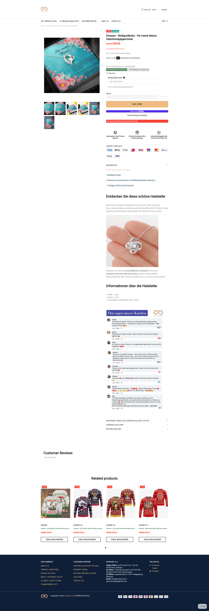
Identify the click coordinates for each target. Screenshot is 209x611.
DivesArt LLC (45, 525)
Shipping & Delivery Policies (86, 566)
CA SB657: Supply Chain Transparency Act (51, 582)
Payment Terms (80, 570)
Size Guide (77, 577)
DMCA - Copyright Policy (52, 577)
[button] (110, 73)
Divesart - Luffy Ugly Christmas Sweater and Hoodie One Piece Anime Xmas (55, 528)
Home (42, 25)
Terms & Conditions (50, 570)
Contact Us (78, 581)
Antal (108, 94)
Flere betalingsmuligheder (137, 115)
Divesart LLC (70, 596)
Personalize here (115, 78)
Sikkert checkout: (114, 146)
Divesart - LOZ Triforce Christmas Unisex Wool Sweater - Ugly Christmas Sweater (88, 528)
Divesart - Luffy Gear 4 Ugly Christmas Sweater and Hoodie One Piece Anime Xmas (153, 528)
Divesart (44, 9)
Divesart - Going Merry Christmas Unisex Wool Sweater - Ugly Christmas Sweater (121, 528)
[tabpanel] (55, 515)
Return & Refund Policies (84, 573)
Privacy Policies (48, 573)
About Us (45, 566)
